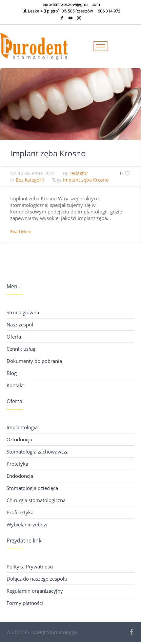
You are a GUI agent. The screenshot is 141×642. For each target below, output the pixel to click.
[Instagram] (79, 19)
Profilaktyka (20, 512)
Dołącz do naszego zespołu (37, 578)
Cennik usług (21, 348)
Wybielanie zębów (27, 524)
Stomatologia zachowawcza (38, 451)
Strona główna (23, 312)
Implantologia (22, 427)
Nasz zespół (20, 324)
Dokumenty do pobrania (34, 361)
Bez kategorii (30, 180)
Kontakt (15, 385)
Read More (20, 231)
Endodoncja (20, 476)
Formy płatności (25, 603)
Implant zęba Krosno (48, 153)
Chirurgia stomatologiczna (36, 500)
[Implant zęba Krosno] (70, 103)
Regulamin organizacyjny (35, 590)
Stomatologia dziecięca (32, 488)
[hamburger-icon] (100, 46)
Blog (12, 373)
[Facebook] (62, 19)
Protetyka (17, 463)
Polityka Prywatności (30, 566)
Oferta (14, 336)
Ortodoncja (19, 439)
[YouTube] (70, 19)
